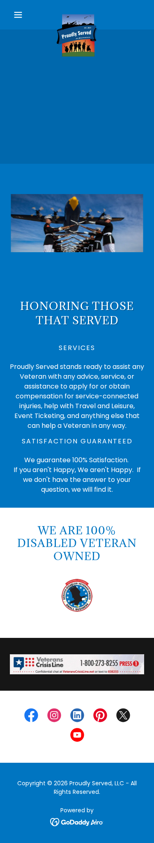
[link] (77, 14)
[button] (20, 15)
